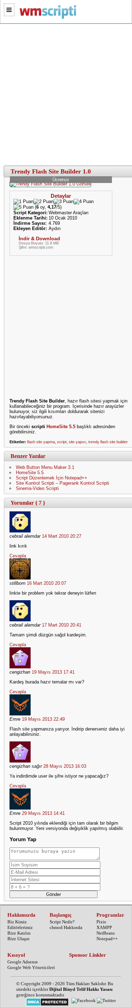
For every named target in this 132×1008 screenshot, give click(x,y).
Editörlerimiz (20, 927)
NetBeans (105, 933)
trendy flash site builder (108, 442)
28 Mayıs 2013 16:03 (64, 766)
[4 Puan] (84, 201)
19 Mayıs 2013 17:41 (53, 672)
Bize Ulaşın (18, 938)
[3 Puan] (64, 201)
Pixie (101, 921)
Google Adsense (22, 961)
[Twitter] (106, 1000)
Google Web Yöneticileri (31, 967)
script (62, 442)
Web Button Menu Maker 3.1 (45, 467)
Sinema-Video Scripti (37, 488)
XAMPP (104, 927)
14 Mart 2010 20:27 (61, 536)
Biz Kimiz (17, 921)
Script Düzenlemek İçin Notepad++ (51, 477)
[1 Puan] (23, 201)
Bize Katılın (19, 933)
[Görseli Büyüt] (50, 183)
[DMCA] (47, 1003)
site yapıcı (77, 442)
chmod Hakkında (66, 927)
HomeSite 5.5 (60, 426)
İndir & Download (39, 238)
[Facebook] (83, 1000)
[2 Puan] (43, 201)
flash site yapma (41, 442)
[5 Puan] (23, 207)
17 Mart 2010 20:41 (61, 625)
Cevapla (18, 555)
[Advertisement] (66, 95)
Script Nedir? (62, 921)
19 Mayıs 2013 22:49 (43, 719)
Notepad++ (107, 938)
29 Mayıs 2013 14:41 (43, 813)
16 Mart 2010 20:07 (46, 583)
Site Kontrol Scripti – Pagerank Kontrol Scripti (62, 483)
